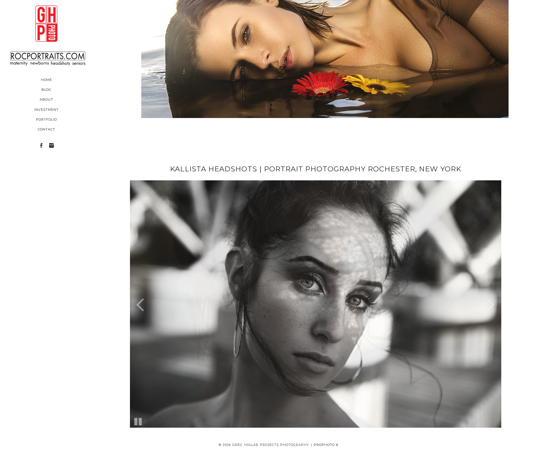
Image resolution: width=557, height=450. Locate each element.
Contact (46, 129)
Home (46, 80)
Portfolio (46, 119)
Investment (46, 110)
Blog (46, 90)
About (46, 99)
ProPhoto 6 (326, 445)
